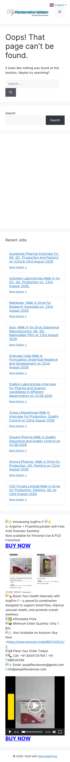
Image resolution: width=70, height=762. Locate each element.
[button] (35, 706)
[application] (35, 705)
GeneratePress (47, 756)
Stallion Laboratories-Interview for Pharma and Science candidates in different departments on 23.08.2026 (32, 390)
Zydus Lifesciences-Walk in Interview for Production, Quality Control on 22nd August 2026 (34, 416)
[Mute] (54, 732)
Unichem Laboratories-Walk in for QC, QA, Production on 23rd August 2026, (34, 282)
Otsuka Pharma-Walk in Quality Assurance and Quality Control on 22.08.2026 (34, 441)
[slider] (32, 732)
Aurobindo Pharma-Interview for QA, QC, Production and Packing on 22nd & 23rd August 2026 (34, 257)
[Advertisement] (35, 183)
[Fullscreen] (60, 732)
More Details (16, 267)
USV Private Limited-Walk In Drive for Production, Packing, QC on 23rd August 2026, (34, 490)
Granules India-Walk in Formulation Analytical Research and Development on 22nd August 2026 (33, 361)
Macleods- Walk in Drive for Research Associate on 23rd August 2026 (31, 306)
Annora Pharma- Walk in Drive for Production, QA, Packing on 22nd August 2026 (34, 465)
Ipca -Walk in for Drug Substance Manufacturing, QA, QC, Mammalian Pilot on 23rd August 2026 (34, 333)
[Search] (10, 92)
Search (10, 113)
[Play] (10, 732)
